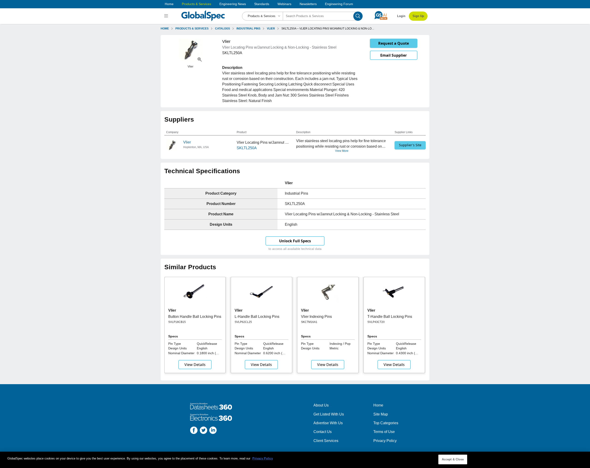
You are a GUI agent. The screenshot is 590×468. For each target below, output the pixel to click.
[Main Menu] (167, 16)
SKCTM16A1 (309, 322)
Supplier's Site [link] (410, 145)
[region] (295, 460)
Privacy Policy (385, 441)
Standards (261, 4)
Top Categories (385, 423)
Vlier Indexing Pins (316, 317)
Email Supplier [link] (393, 55)
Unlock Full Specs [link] (295, 240)
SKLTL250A (247, 148)
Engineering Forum (339, 4)
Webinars (284, 4)
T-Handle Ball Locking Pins (389, 317)
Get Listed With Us (328, 414)
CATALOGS (222, 28)
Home (169, 4)
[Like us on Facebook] (194, 431)
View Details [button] (195, 364)
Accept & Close (453, 459)
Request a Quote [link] (393, 43)
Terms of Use (384, 432)
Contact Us (322, 432)
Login (401, 16)
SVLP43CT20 (376, 322)
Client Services (325, 441)
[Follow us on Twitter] (203, 431)
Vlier (187, 142)
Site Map (380, 414)
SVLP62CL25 (243, 322)
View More (341, 150)
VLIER (271, 28)
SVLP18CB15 (177, 322)
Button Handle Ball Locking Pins (194, 317)
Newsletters (308, 4)
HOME (165, 28)
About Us (321, 405)
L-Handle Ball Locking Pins (257, 317)
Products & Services (196, 4)
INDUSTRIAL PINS (248, 28)
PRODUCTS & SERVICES (192, 28)
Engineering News (232, 4)
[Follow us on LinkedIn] (213, 431)
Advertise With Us (328, 423)
